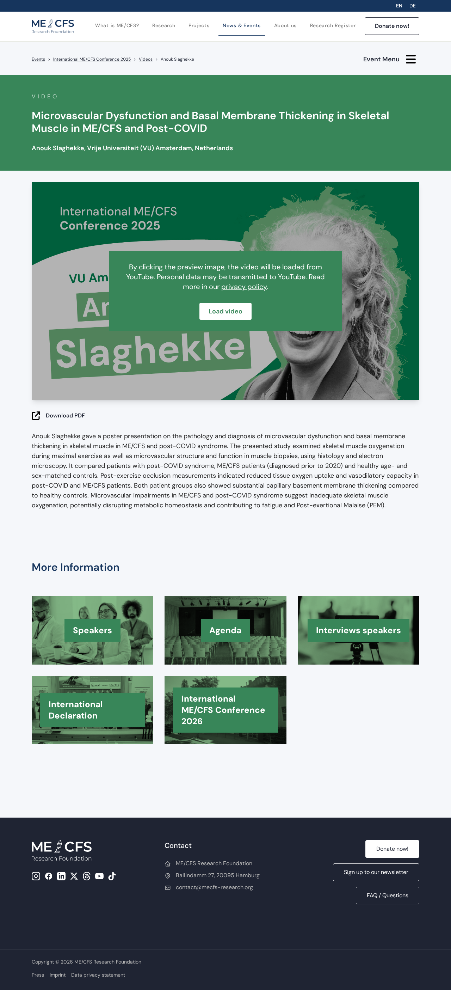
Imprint (58, 975)
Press (38, 975)
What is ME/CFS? (117, 25)
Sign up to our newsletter (376, 872)
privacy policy (244, 286)
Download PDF (65, 415)
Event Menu (381, 59)
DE (412, 5)
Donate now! (392, 26)
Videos (146, 59)
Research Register (333, 25)
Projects (199, 25)
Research (163, 25)
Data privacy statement (98, 975)
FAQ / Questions (387, 895)
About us (285, 25)
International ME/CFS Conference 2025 (92, 59)
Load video (225, 311)
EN (399, 5)
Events (38, 59)
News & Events (242, 25)
